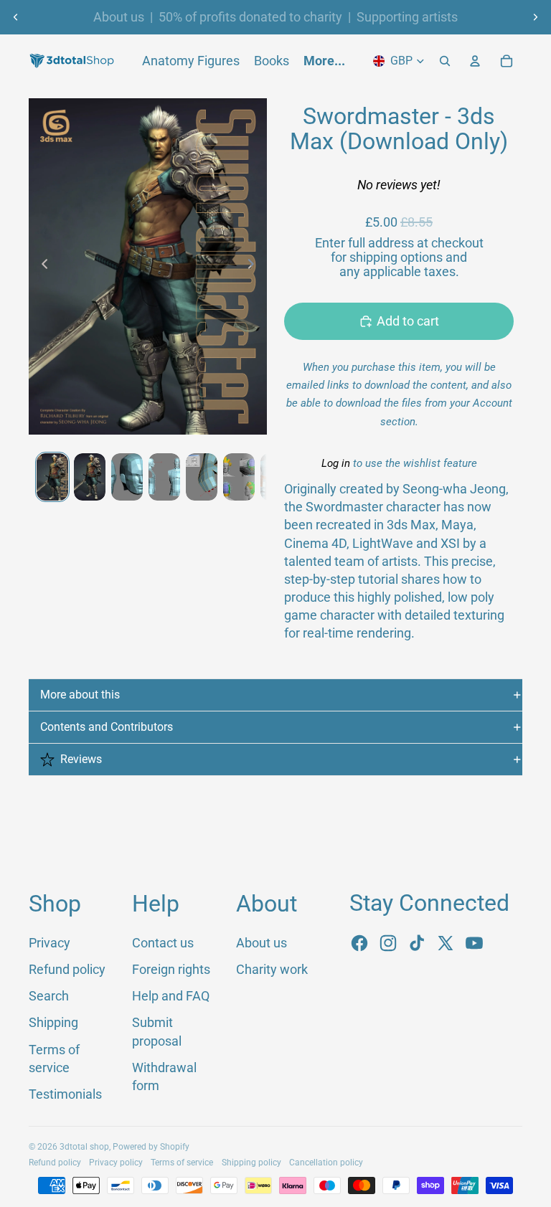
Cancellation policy (326, 1163)
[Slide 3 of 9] (127, 477)
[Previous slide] (16, 17)
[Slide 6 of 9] (239, 477)
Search (49, 995)
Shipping (53, 1022)
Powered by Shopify (151, 1147)
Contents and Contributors (106, 727)
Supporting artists (407, 17)
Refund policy (67, 969)
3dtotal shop (84, 1147)
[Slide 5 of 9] (201, 477)
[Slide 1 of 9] (52, 477)
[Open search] (445, 61)
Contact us (163, 942)
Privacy (49, 942)
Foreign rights (171, 969)
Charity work (272, 969)
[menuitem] (324, 61)
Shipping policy (251, 1163)
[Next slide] (535, 17)
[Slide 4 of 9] (164, 477)
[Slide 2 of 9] (89, 477)
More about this (80, 694)
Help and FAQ (170, 995)
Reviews (81, 759)
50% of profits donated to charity (250, 17)
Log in (335, 463)
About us (118, 17)
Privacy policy (116, 1163)
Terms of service (182, 1163)
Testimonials (65, 1094)
